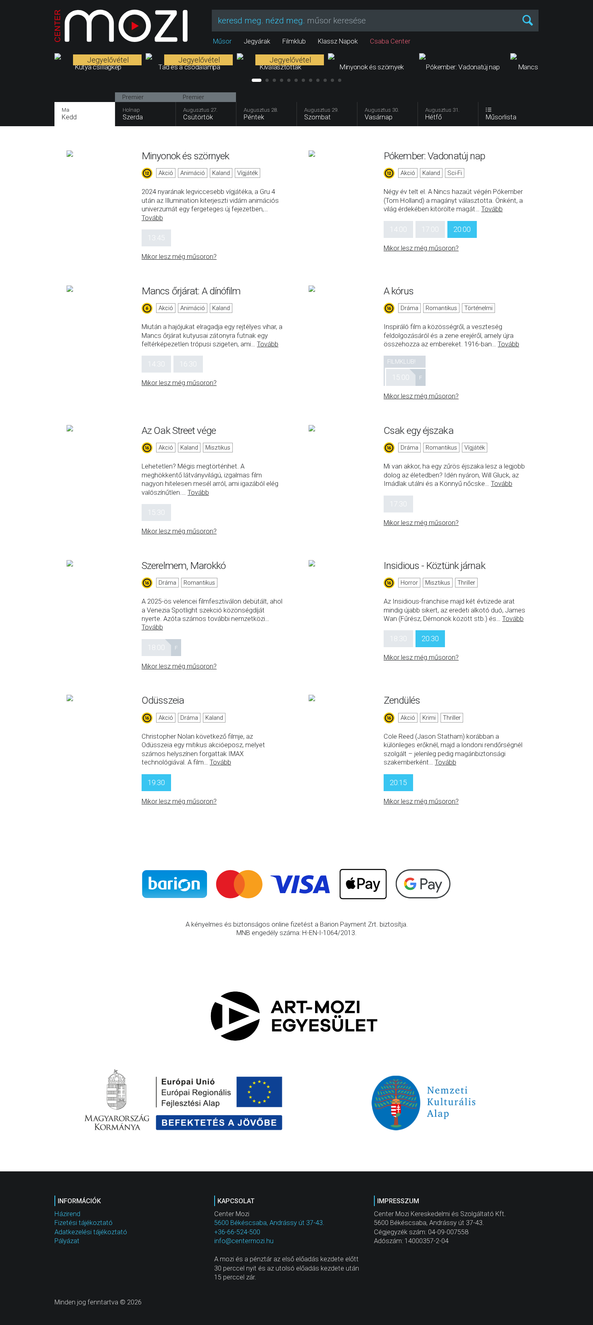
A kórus (398, 291)
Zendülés (402, 700)
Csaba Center (390, 41)
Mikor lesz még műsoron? (179, 256)
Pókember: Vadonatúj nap (434, 156)
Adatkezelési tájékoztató (90, 1232)
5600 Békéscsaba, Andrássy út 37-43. (269, 1223)
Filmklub (294, 41)
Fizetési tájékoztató (83, 1223)
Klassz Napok (338, 41)
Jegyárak (257, 41)
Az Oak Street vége (179, 430)
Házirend (67, 1214)
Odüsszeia (163, 700)
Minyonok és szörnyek (185, 156)
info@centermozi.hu (244, 1241)
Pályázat (66, 1241)
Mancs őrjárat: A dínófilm (191, 291)
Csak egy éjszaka (418, 430)
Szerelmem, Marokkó (184, 565)
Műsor (222, 41)
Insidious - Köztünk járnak (434, 565)
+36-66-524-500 (237, 1232)
